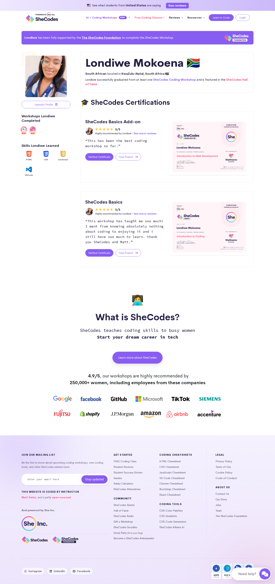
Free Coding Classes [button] (148, 17)
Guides (118, 478)
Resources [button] (194, 17)
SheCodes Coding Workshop (174, 80)
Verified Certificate (99, 157)
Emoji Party (120, 533)
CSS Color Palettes (171, 510)
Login (242, 17)
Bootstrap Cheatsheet (172, 489)
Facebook (83, 571)
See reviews (177, 5)
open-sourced (61, 497)
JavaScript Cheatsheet (172, 472)
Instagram (35, 571)
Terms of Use (223, 467)
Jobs (218, 505)
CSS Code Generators (172, 521)
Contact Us (222, 493)
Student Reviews (123, 467)
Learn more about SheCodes (137, 358)
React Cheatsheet (170, 494)
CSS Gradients (168, 516)
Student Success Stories (128, 472)
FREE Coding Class (125, 461)
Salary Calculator (123, 483)
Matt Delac (29, 497)
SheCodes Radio (124, 516)
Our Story (221, 499)
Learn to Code (221, 17)
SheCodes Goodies (125, 527)
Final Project (126, 157)
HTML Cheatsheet (170, 461)
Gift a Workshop (123, 521)
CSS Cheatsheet (169, 467)
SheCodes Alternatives (127, 489)
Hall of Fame (121, 510)
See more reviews (145, 133)
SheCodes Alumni (124, 505)
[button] (108, 17)
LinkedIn (59, 571)
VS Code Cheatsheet (172, 478)
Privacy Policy (224, 461)
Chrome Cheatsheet (171, 483)
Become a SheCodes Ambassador (134, 538)
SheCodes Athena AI (171, 527)
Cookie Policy (224, 472)
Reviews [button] (175, 17)
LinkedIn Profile (44, 104)
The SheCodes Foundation (101, 38)
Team (219, 510)
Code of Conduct (226, 478)
